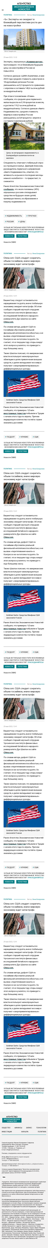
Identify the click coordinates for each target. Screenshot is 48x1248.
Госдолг (10, 437)
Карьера (24, 1132)
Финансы (18, 1128)
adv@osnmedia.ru (38, 1164)
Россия (10, 222)
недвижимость (14, 216)
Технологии (41, 1128)
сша (36, 437)
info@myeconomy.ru (12, 1150)
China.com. (9, 322)
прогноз (32, 216)
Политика (8, 15)
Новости (9, 236)
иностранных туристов (15, 413)
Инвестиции (7, 1132)
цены (22, 222)
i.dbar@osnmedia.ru (12, 1158)
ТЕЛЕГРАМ (22, 236)
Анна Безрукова (38, 15)
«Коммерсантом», (34, 62)
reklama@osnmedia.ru (24, 1164)
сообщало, (9, 189)
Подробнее (40, 1206)
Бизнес (29, 1128)
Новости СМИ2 (10, 242)
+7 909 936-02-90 (13, 1160)
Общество (6, 1128)
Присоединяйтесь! (36, 232)
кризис (24, 437)
